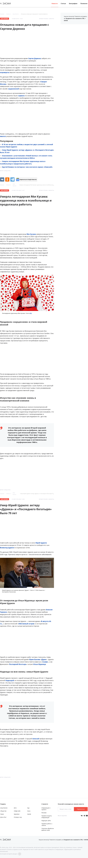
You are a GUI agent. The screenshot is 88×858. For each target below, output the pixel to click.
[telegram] (12, 179)
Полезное (83, 3)
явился (3, 136)
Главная (2, 14)
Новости (55, 3)
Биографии (73, 3)
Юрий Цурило (41, 543)
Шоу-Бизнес (16, 14)
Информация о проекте (46, 808)
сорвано (21, 96)
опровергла (5, 72)
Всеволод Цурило (7, 548)
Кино (28, 811)
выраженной (13, 89)
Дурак (43, 659)
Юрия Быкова (34, 659)
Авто (15, 808)
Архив (29, 814)
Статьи (63, 3)
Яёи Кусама (31, 234)
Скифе (45, 662)
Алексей (35, 739)
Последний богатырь (17, 664)
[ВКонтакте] (2, 179)
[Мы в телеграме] (84, 815)
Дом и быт (3, 817)
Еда (28, 808)
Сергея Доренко (34, 58)
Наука (2, 814)
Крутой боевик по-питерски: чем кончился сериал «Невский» (27, 167)
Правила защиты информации (47, 816)
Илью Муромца (39, 664)
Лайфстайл (17, 811)
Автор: (5, 170)
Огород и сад (18, 817)
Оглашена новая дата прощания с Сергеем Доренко (34, 14)
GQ (31, 313)
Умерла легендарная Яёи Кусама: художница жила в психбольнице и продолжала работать (42, 185)
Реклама (44, 812)
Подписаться (81, 809)
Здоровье (16, 814)
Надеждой (9, 680)
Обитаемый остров (26, 624)
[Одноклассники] (7, 179)
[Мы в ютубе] (87, 815)
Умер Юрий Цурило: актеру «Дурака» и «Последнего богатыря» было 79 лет (39, 493)
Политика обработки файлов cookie (48, 829)
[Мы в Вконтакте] (81, 815)
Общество (3, 811)
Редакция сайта (46, 820)
